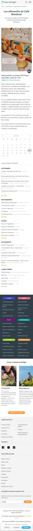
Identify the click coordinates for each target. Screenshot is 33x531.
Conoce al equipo (5, 424)
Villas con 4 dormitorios (9, 329)
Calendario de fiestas (8, 301)
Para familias (6, 343)
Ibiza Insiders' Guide (8, 316)
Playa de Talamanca (10, 226)
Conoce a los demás (16, 412)
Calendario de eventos (20, 6)
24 (8, 153)
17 (8, 150)
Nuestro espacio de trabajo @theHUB (23, 433)
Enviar (28, 501)
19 (16, 150)
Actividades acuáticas (8, 346)
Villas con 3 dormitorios (9, 326)
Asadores (20, 329)
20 (21, 150)
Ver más (4, 195)
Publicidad (4, 431)
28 (25, 153)
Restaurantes (4, 477)
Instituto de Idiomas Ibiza (16, 192)
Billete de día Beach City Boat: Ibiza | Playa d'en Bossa (15, 182)
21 (25, 150)
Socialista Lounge (10, 284)
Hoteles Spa (21, 312)
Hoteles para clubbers (23, 305)
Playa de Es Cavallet (10, 235)
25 (12, 153)
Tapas (19, 332)
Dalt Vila (13, 275)
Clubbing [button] (9, 298)
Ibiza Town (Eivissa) (13, 80)
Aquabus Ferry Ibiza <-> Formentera (15, 187)
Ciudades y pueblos (23, 343)
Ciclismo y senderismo (8, 355)
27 (21, 153)
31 (8, 156)
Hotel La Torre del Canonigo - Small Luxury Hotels (14, 261)
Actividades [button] (8, 339)
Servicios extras (7, 335)
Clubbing (3, 474)
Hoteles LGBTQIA (22, 301)
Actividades (9, 6)
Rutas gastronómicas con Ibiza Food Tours (16, 177)
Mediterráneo (21, 323)
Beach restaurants (23, 335)
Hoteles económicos (23, 316)
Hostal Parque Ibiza (13, 245)
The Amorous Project (13, 205)
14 (25, 147)
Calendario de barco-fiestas (8, 305)
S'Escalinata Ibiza (16, 214)
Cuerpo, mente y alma (8, 352)
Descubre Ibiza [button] (24, 339)
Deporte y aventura (8, 349)
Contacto (20, 429)
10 (8, 147)
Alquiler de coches (22, 349)
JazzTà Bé (10, 278)
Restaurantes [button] (24, 320)
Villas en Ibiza (4, 462)
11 (12, 147)
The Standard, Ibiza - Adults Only (15, 249)
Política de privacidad (6, 437)
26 (16, 153)
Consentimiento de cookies (23, 425)
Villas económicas (7, 323)
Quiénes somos (5, 427)
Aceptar (26, 527)
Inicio (2, 6)
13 (21, 147)
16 (3, 150)
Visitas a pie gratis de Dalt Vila (14, 172)
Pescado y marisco (23, 326)
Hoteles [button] (24, 298)
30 (3, 156)
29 (29, 153)
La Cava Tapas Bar (12, 208)
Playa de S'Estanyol (10, 232)
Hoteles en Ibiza (5, 459)
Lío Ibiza (10, 281)
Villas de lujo (6, 332)
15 (29, 147)
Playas (19, 346)
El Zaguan (13, 211)
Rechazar (16, 527)
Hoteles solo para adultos (22, 308)
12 (16, 147)
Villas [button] (9, 320)
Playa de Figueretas (10, 224)
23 (3, 153)
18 (12, 150)
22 (29, 150)
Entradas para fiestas (8, 309)
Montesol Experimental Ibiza (16, 257)
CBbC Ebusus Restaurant (14, 202)
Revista (4, 312)
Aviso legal (4, 434)
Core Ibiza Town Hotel (13, 253)
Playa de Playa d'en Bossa (12, 229)
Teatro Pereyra (15, 272)
